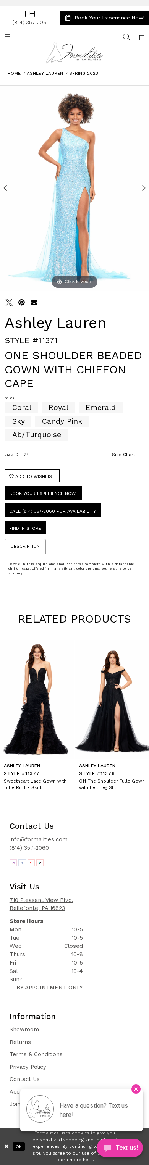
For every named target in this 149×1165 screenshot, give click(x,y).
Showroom (24, 1029)
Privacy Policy (28, 1066)
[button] (141, 36)
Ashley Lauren (45, 73)
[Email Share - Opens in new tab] (34, 303)
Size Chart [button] (123, 454)
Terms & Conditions (36, 1054)
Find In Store (25, 528)
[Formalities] (74, 53)
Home (14, 73)
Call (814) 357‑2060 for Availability (52, 511)
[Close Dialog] (6, 1146)
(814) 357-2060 (29, 847)
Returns (20, 1042)
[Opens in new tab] (13, 863)
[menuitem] (30, 17)
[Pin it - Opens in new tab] (22, 303)
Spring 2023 (83, 73)
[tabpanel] (74, 188)
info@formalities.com (39, 839)
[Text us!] (120, 1149)
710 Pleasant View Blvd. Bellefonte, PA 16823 (41, 904)
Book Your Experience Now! (43, 493)
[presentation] (37, 699)
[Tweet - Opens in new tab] (9, 303)
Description (25, 546)
